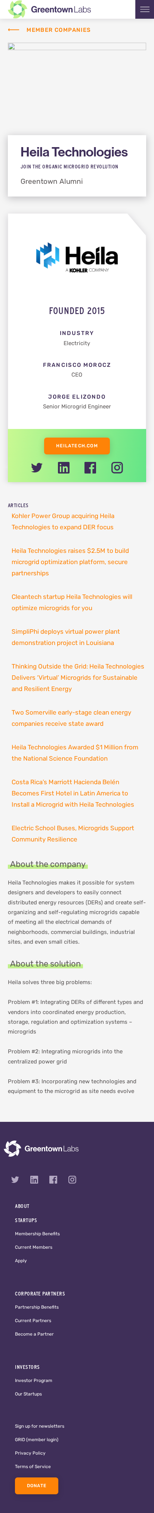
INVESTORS (27, 1367)
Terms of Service (33, 1467)
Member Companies (59, 30)
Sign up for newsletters (39, 1426)
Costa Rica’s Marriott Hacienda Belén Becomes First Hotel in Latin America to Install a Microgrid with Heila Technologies (73, 793)
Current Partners (33, 1321)
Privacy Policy (30, 1453)
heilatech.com (77, 446)
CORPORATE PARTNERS (40, 1293)
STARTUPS (26, 1220)
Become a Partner (34, 1334)
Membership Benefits (37, 1234)
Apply (21, 1261)
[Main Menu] (144, 9)
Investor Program (33, 1381)
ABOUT (22, 1206)
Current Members (33, 1247)
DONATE (36, 1486)
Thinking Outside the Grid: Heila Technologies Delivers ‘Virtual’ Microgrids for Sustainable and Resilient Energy (78, 678)
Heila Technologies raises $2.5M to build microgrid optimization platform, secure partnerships (70, 562)
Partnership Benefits (37, 1307)
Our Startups (28, 1394)
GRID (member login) (36, 1440)
